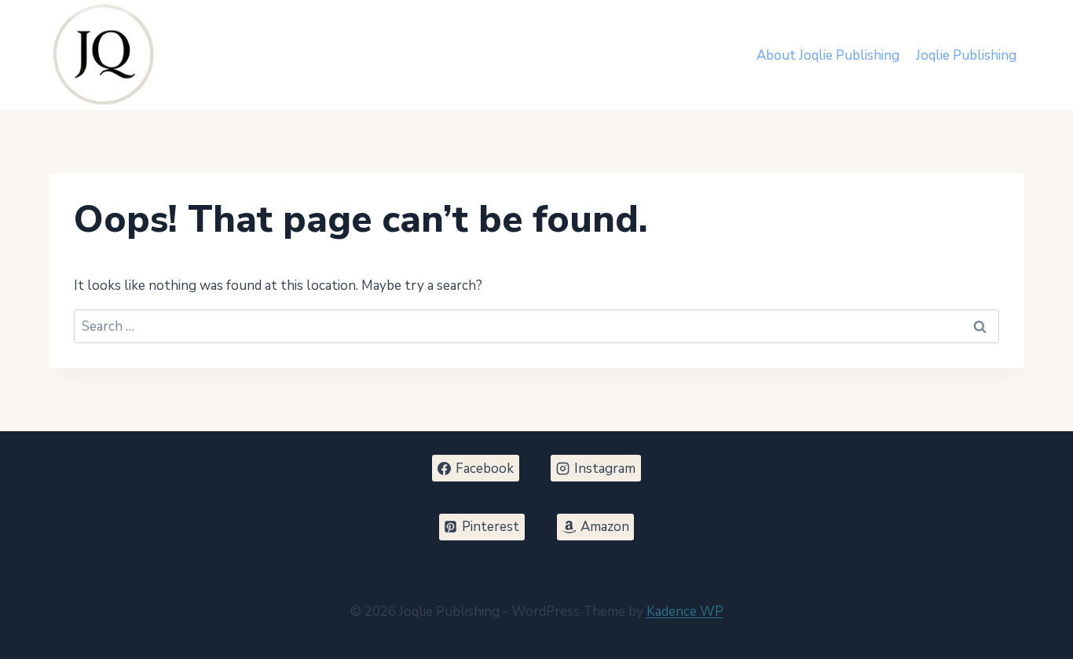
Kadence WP (684, 611)
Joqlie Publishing (966, 55)
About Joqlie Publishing (827, 55)
